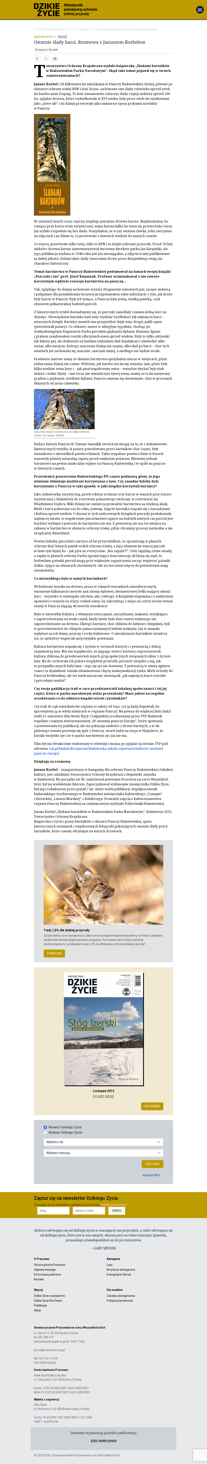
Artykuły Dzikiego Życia (65, 1132)
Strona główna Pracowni (49, 1264)
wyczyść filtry (151, 1175)
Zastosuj (152, 1164)
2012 (73, 29)
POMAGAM (54, 953)
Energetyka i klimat (119, 1274)
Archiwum (62, 29)
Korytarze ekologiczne (121, 1269)
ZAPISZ (117, 1210)
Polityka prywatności (120, 1300)
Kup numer (152, 1106)
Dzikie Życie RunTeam (48, 1300)
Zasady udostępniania (121, 1295)
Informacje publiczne (47, 1274)
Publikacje (40, 1305)
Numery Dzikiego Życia (65, 1127)
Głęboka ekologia (45, 1269)
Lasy (110, 1264)
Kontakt (39, 1279)
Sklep (37, 1310)
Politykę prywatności (113, 1204)
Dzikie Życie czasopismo (49, 1295)
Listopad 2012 (87, 29)
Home (50, 29)
